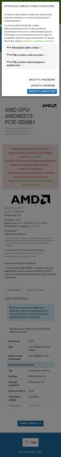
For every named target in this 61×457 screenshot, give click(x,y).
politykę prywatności (44, 41)
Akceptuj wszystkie (42, 91)
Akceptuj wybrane (43, 85)
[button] (23, 47)
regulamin (27, 41)
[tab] (30, 47)
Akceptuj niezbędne (42, 79)
